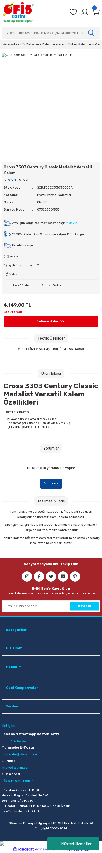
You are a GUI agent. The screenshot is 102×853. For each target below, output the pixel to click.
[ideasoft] (23, 849)
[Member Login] (85, 12)
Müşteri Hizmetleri (76, 844)
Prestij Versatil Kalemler (54, 195)
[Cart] (96, 12)
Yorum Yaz (51, 483)
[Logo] (18, 12)
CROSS (42, 202)
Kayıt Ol (84, 606)
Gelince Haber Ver (51, 321)
